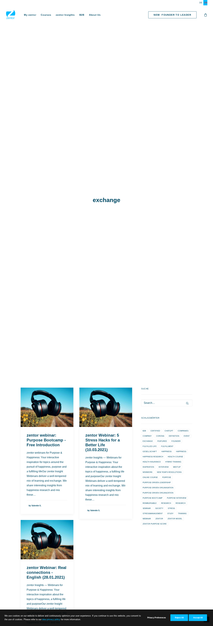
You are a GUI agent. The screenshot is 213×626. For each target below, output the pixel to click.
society (159, 508)
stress (171, 508)
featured (162, 441)
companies (183, 431)
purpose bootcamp (152, 498)
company (147, 436)
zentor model (175, 519)
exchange (148, 441)
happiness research (153, 457)
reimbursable (150, 503)
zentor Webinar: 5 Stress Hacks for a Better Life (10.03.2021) (102, 442)
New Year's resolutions (169, 472)
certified (155, 431)
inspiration (148, 467)
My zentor (30, 15)
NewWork (147, 472)
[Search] (166, 403)
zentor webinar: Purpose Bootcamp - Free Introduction (46, 440)
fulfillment (167, 446)
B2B (81, 15)
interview (164, 467)
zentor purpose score (155, 524)
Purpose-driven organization (158, 493)
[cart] (205, 14)
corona (160, 436)
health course (175, 457)
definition (174, 436)
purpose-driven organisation (158, 488)
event (187, 436)
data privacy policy (51, 619)
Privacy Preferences (156, 617)
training (182, 513)
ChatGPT (169, 431)
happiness (166, 451)
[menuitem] (201, 2)
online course (150, 477)
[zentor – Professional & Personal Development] (11, 15)
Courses (46, 15)
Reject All (179, 617)
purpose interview (176, 498)
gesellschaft (150, 451)
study (170, 513)
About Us (95, 15)
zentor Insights (65, 15)
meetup (177, 467)
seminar (147, 508)
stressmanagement (153, 513)
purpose (166, 477)
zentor (159, 519)
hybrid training (173, 462)
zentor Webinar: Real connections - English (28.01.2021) (46, 572)
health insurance (152, 462)
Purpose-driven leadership (157, 482)
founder (176, 441)
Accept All (198, 617)
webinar (147, 519)
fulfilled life (150, 446)
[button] (47, 407)
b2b (144, 431)
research (166, 503)
